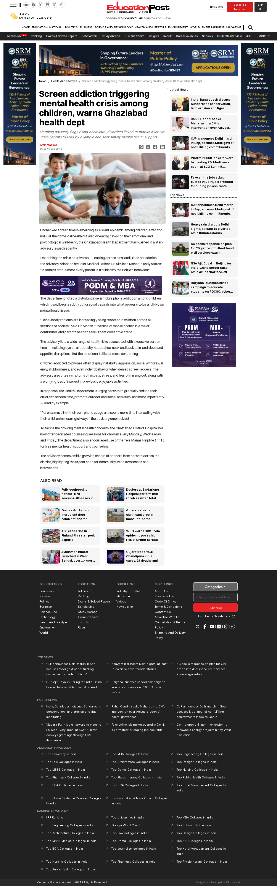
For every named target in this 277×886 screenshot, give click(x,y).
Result (82, 627)
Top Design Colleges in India (197, 833)
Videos (121, 601)
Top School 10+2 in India (194, 825)
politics (44, 601)
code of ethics (165, 601)
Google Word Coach (126, 825)
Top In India (61, 754)
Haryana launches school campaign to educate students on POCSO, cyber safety (138, 687)
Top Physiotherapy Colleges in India (202, 861)
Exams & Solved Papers (94, 601)
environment (48, 627)
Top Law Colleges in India (129, 833)
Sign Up (260, 7)
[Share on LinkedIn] (163, 146)
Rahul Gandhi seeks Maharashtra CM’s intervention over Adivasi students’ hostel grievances (138, 711)
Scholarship (86, 606)
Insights (83, 622)
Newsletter (216, 6)
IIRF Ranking (54, 817)
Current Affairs (88, 617)
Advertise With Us (167, 617)
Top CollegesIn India (129, 754)
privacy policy (164, 596)
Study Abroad (88, 612)
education (46, 591)
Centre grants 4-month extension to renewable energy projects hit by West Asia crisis (204, 730)
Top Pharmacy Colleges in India (133, 861)
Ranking (83, 596)
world (43, 632)
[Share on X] (148, 146)
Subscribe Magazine (240, 7)
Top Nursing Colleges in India (66, 861)
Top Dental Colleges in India (131, 841)
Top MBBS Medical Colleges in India (71, 841)
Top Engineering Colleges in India (69, 825)
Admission (85, 591)
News (43, 81)
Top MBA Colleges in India (195, 817)
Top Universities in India (127, 817)
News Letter (124, 606)
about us (161, 591)
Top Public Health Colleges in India (70, 869)
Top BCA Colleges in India (64, 848)
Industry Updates (128, 591)
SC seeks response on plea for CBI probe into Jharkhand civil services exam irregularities (201, 669)
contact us (163, 612)
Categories (214, 587)
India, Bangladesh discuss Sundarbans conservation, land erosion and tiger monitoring (73, 711)
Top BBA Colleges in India (195, 841)
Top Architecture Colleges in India (70, 833)
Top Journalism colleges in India (133, 848)
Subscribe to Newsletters (212, 616)
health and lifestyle (64, 81)
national (45, 596)
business (45, 606)
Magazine (123, 596)
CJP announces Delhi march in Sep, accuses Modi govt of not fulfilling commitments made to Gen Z (71, 669)
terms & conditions (168, 606)
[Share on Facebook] (155, 146)
